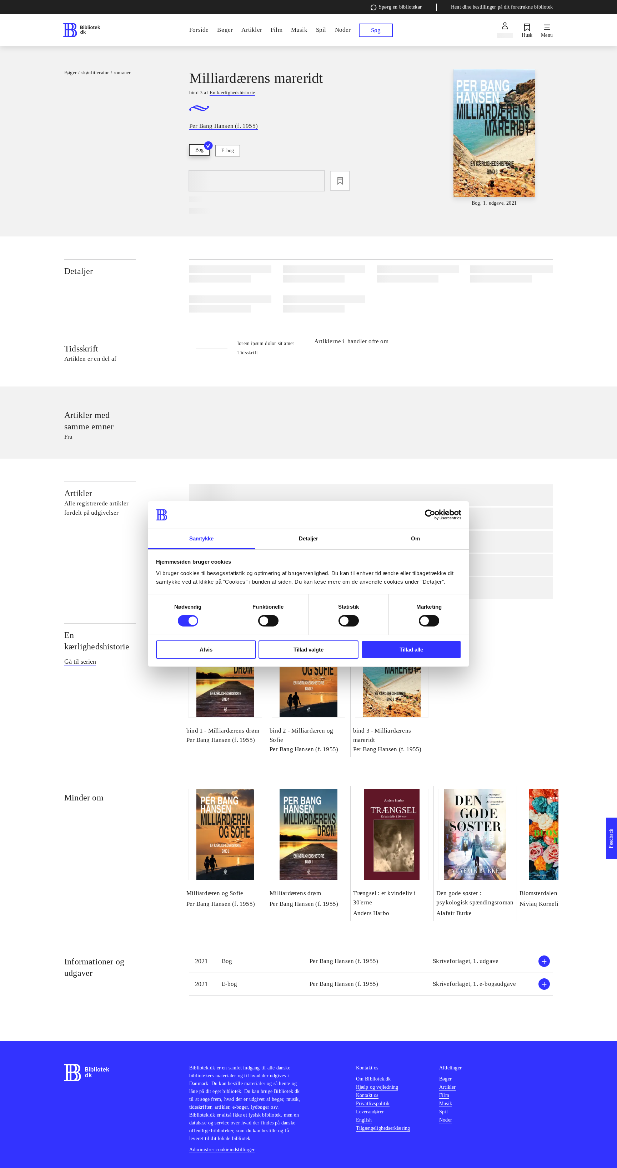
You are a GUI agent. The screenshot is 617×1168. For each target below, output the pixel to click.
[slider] (494, 138)
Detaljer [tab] (308, 538)
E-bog (227, 150)
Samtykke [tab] (201, 538)
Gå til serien (80, 661)
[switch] (268, 621)
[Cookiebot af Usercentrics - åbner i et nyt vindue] (430, 514)
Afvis (206, 650)
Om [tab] (415, 538)
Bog (199, 150)
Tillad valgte (308, 650)
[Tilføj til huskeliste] (340, 181)
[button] (371, 961)
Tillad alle (411, 650)
